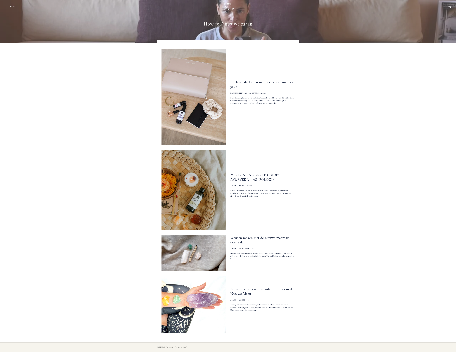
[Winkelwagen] (449, 6)
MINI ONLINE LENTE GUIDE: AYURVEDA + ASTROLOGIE (254, 177)
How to (211, 24)
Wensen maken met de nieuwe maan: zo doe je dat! (259, 240)
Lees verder (237, 111)
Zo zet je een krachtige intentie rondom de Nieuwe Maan (261, 291)
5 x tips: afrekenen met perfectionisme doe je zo (262, 84)
